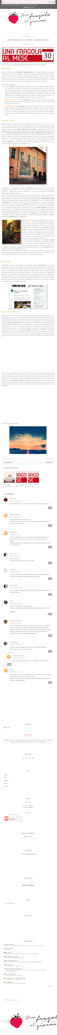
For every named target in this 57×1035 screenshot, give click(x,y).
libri (5, 777)
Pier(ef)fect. (8, 952)
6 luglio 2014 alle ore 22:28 (16, 644)
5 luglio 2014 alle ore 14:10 (16, 556)
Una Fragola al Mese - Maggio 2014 (21, 485)
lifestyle (6, 780)
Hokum (7, 949)
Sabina (10, 817)
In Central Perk (9, 948)
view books (21, 821)
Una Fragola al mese (18, 459)
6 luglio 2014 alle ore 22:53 (19, 658)
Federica (13, 498)
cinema (5, 774)
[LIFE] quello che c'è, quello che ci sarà (15, 966)
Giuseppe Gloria (15, 620)
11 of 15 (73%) (19, 819)
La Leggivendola (10, 982)
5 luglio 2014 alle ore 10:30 (16, 516)
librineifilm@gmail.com (19, 281)
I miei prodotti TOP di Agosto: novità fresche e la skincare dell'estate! (22, 953)
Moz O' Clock (9, 964)
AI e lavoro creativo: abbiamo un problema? (16, 983)
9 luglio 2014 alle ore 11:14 (16, 672)
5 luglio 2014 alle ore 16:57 (16, 572)
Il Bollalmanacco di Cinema (12, 956)
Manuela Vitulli (15, 514)
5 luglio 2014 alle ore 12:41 (16, 534)
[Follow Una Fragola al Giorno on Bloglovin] (28, 886)
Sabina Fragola (27, 44)
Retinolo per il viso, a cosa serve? (13, 979)
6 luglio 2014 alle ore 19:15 (16, 623)
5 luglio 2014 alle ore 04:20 (16, 501)
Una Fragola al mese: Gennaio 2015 (33, 485)
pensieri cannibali (10, 944)
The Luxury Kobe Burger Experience (14, 975)
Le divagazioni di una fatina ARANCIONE (16, 978)
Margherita (14, 532)
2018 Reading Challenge (14, 814)
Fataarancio (14, 642)
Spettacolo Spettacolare (12, 960)
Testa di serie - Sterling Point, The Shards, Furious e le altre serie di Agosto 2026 (25, 945)
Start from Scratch (10, 974)
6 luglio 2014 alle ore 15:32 (16, 603)
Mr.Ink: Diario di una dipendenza (14, 968)
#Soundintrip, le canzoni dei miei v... (8, 485)
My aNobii (28, 812)
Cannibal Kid (14, 554)
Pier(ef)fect (14, 585)
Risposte (10, 652)
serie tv (6, 786)
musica (5, 783)
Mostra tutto (50, 986)
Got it (32, 7)
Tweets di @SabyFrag (9, 903)
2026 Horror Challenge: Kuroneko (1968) (15, 957)
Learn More (26, 7)
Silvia (12, 669)
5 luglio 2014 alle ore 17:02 (16, 587)
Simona (12, 569)
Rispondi (50, 507)
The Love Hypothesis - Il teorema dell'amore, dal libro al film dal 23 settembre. (24, 962)
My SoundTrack (27, 36)
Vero (11, 601)
